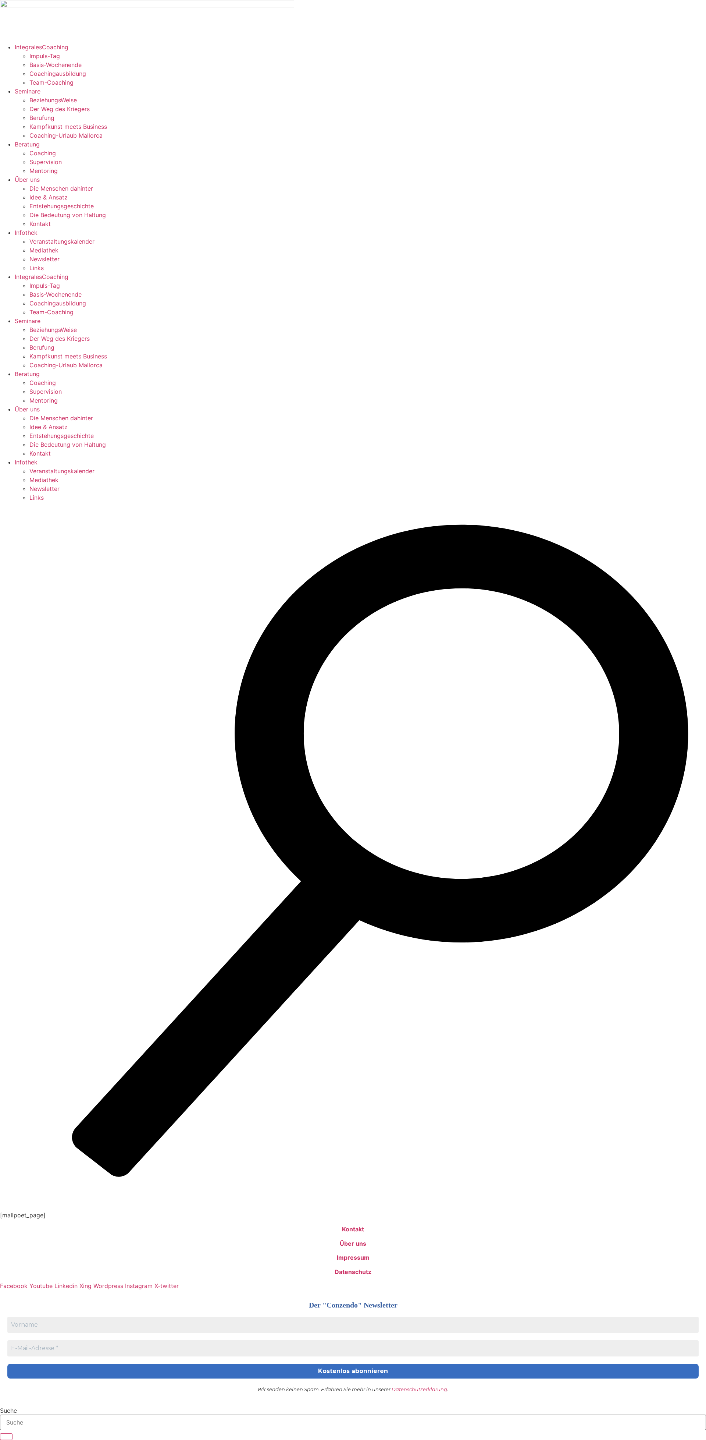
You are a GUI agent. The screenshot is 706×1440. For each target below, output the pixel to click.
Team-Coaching (51, 82)
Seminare (27, 91)
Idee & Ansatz (48, 197)
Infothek (26, 232)
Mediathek (43, 250)
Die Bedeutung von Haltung (67, 215)
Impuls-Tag (44, 56)
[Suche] (6, 1436)
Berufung (41, 117)
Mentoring (43, 170)
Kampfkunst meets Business (68, 126)
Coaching (42, 153)
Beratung (27, 144)
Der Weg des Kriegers (59, 109)
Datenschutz (353, 1272)
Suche (8, 1411)
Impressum (353, 1257)
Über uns (27, 179)
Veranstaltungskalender (62, 241)
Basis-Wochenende (55, 64)
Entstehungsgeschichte (61, 206)
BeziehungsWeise (53, 100)
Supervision (45, 162)
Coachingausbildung (57, 73)
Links (36, 268)
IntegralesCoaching (41, 47)
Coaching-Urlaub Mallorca (66, 135)
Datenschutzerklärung (419, 1389)
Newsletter (44, 259)
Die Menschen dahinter (61, 188)
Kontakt (40, 223)
